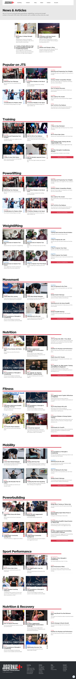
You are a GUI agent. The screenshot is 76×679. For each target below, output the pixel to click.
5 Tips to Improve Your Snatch (59, 255)
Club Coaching (30, 672)
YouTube (65, 668)
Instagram (65, 666)
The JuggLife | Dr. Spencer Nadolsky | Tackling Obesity (34, 373)
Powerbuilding (6, 534)
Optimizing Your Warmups (11, 81)
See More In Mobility (62, 485)
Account (56, 2)
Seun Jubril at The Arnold (58, 96)
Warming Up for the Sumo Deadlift (60, 303)
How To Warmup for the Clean (59, 286)
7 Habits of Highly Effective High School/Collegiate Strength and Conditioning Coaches (25, 47)
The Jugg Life (41, 666)
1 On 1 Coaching (30, 670)
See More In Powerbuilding (62, 540)
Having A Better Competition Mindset (61, 79)
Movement (6, 295)
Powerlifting (6, 80)
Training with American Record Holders (61, 232)
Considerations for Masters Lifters (13, 102)
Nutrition (5, 347)
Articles (40, 665)
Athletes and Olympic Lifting (47, 47)
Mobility (28, 295)
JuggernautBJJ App (31, 669)
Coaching (19, 2)
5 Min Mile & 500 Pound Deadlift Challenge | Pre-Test (12, 406)
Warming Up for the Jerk (33, 316)
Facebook (65, 669)
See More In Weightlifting (62, 262)
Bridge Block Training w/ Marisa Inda (61, 504)
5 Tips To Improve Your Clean (59, 248)
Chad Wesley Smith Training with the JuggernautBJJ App (61, 142)
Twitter (64, 670)
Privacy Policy (54, 669)
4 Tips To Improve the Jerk (58, 239)
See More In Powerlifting (62, 212)
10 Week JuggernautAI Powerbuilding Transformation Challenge (35, 350)
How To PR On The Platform (58, 105)
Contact (48, 2)
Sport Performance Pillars (58, 566)
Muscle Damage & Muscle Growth (60, 623)
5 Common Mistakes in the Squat (36, 102)
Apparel (52, 666)
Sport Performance (54, 556)
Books (52, 668)
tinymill (11, 672)
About (41, 2)
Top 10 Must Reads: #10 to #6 (59, 406)
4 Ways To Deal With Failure (11, 157)
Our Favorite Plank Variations (11, 426)
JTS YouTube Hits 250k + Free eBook (61, 339)
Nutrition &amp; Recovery (8, 622)
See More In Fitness (62, 435)
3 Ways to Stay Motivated (57, 126)
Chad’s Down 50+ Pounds (58, 357)
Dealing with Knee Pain (33, 461)
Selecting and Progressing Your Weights (62, 71)
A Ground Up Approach (33, 428)
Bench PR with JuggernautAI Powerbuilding (35, 515)
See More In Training (62, 157)
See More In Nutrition (62, 375)
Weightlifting (6, 241)
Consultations (30, 673)
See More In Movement (62, 318)
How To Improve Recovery (58, 88)
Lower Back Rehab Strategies (35, 296)
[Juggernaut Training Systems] (9, 2)
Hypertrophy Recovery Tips (34, 647)
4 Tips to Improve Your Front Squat (36, 263)
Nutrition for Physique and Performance (61, 348)
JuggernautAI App (30, 668)
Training (17, 35)
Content (28, 2)
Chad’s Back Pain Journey (11, 296)
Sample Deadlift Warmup (57, 311)
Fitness (5, 371)
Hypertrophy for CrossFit (57, 427)
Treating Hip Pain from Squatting (36, 481)
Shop (35, 2)
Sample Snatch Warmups (57, 294)
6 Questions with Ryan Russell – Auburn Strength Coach (47, 37)
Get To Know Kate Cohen (57, 134)
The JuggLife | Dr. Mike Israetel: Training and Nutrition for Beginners (62, 366)
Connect (65, 665)
